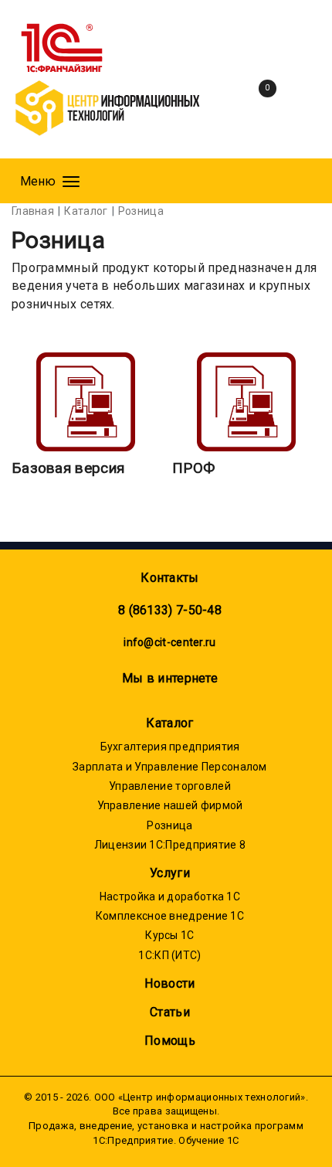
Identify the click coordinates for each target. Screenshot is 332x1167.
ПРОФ (193, 468)
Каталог (169, 723)
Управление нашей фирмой (170, 805)
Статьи (170, 1012)
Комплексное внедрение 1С (170, 916)
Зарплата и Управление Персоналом (170, 766)
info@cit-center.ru (169, 642)
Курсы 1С (169, 935)
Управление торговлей (170, 786)
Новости (169, 983)
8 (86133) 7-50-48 (170, 610)
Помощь (169, 1040)
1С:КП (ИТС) (169, 955)
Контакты (169, 577)
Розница (169, 825)
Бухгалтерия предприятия (170, 746)
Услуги (170, 873)
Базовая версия (68, 468)
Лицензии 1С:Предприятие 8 (170, 845)
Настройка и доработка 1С (170, 896)
